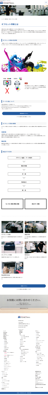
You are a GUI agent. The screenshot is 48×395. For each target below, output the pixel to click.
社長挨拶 (5, 339)
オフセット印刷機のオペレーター (9, 353)
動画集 (36, 375)
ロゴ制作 (37, 334)
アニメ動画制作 (4, 376)
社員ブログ (5, 335)
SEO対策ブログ (38, 350)
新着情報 (4, 333)
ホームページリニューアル (41, 355)
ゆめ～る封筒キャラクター (25, 352)
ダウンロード (37, 374)
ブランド (3, 371)
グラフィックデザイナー (7, 366)
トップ (2, 19)
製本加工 (21, 344)
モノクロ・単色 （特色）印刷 (25, 336)
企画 (2, 377)
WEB (36, 351)
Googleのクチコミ (38, 383)
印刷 (10, 19)
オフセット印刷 (14, 19)
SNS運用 (37, 365)
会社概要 (5, 341)
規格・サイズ (23, 350)
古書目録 (37, 337)
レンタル (3, 382)
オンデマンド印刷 (22, 341)
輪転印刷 (21, 339)
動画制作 (37, 362)
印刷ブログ (21, 343)
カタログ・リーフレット (39, 342)
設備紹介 (4, 336)
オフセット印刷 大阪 (7, 0)
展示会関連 (37, 343)
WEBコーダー (6, 369)
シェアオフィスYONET (5, 383)
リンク (36, 381)
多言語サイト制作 (39, 358)
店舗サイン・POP (38, 345)
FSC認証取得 (6, 349)
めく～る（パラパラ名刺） (6, 380)
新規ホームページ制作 (40, 354)
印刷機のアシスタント (10, 355)
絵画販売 (3, 388)
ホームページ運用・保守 (39, 360)
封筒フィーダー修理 (23, 361)
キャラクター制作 (5, 374)
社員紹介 (5, 346)
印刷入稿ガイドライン (24, 113)
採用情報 (4, 351)
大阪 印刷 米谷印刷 (2, 0)
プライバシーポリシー (39, 380)
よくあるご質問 (38, 377)
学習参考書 (37, 332)
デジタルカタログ (38, 363)
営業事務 (5, 358)
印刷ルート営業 (6, 356)
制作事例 (20, 332)
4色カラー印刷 (23, 338)
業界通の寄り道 (38, 371)
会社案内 (4, 338)
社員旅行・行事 (6, 347)
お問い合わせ (37, 378)
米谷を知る (5, 332)
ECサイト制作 (39, 357)
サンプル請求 (23, 355)
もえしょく (4, 372)
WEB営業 (5, 360)
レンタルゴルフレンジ (5, 387)
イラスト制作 (38, 335)
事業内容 (6, 19)
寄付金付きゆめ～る (24, 353)
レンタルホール (4, 385)
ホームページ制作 (38, 353)
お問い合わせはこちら (24, 308)
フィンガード (4, 379)
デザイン (36, 331)
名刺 (37, 338)
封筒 (20, 348)
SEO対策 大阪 (37, 347)
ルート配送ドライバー (7, 363)
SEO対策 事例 (38, 348)
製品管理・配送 (22, 346)
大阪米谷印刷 (29, 392)
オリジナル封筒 (22, 358)
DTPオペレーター (6, 364)
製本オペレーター (6, 361)
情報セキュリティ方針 (39, 387)
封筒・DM (21, 360)
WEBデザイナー (6, 368)
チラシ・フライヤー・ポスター (40, 340)
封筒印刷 (21, 356)
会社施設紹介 (6, 342)
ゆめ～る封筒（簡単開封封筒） (24, 349)
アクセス (5, 344)
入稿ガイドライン (24, 286)
